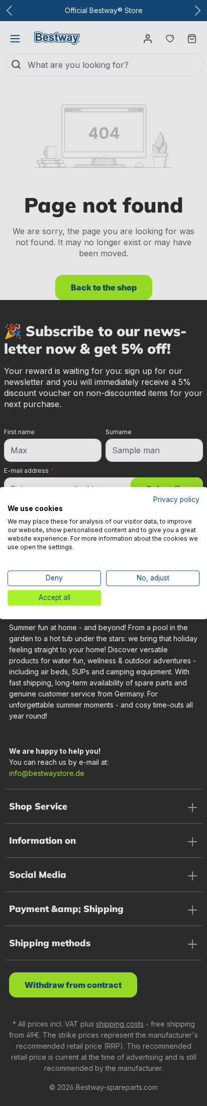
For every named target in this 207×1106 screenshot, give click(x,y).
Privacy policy (176, 499)
